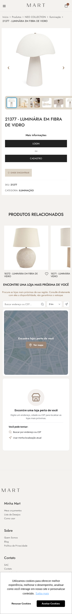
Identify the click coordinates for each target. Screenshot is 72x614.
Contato (9, 557)
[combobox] (24, 304)
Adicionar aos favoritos (46, 273)
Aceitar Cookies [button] (51, 603)
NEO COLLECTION (35, 17)
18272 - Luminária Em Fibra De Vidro (21, 275)
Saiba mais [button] (42, 593)
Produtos (16, 17)
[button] (66, 6)
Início (5, 17)
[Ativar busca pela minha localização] (66, 304)
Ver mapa (38, 345)
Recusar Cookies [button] (21, 603)
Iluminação (55, 17)
